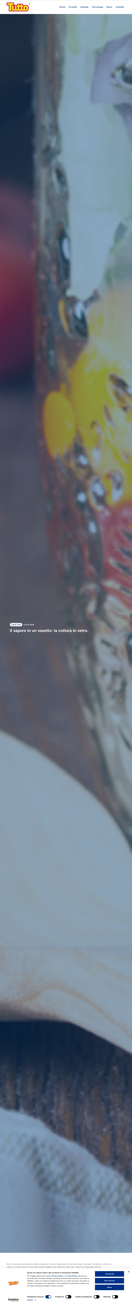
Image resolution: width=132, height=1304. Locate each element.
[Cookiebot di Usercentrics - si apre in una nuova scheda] (13, 1300)
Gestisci (30, 1300)
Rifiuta (109, 1287)
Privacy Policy (57, 1276)
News (109, 7)
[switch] (68, 1296)
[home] (18, 7)
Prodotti (73, 7)
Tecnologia (97, 7)
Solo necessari (109, 1281)
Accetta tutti (109, 1274)
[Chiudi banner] (129, 1271)
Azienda (84, 7)
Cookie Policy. (71, 1276)
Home (62, 7)
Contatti (120, 7)
